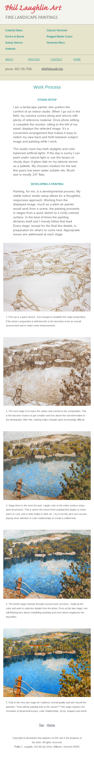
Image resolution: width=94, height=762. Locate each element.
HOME (77, 59)
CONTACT (56, 59)
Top (41, 725)
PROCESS (34, 59)
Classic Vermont (58, 30)
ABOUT (9, 59)
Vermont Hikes (57, 42)
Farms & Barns (15, 36)
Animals (11, 48)
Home (51, 725)
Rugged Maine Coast (61, 36)
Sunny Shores (15, 42)
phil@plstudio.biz (52, 68)
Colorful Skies (15, 30)
